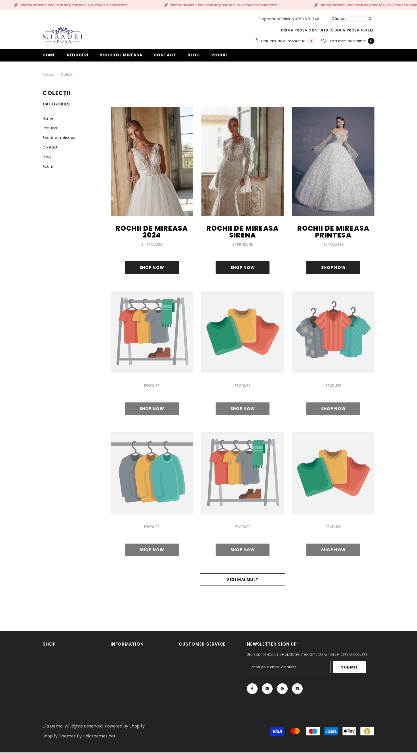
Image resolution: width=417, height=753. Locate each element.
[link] (152, 332)
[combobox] (347, 18)
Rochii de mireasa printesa (333, 232)
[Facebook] (252, 688)
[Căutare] (351, 18)
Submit (349, 667)
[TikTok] (297, 688)
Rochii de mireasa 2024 (152, 232)
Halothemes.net (99, 736)
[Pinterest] (282, 688)
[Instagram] (267, 688)
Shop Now (152, 267)
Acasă (48, 74)
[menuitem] (72, 118)
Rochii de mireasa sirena (243, 232)
